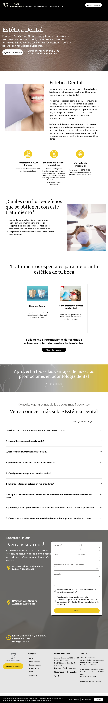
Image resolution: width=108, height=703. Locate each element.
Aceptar (98, 699)
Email (56, 555)
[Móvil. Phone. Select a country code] (81, 549)
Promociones (34, 661)
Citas (31, 672)
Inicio (31, 658)
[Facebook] (58, 675)
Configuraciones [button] (73, 699)
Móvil (80, 545)
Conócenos (34, 668)
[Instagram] (55, 675)
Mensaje (57, 574)
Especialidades (35, 665)
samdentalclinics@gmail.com (91, 681)
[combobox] (77, 568)
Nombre (58, 545)
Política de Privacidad (44, 700)
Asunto (81, 555)
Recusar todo (86, 699)
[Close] (105, 699)
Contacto (33, 675)
